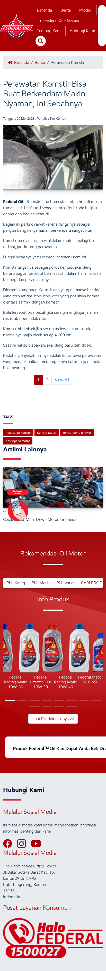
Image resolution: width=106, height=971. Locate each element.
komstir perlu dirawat (77, 432)
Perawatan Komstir (18, 432)
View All (62, 379)
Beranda (44, 10)
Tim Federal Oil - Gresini (58, 20)
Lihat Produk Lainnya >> (53, 718)
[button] (7, 666)
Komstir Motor (46, 432)
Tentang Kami (49, 30)
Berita (65, 10)
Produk (85, 10)
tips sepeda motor (18, 441)
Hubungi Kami (82, 30)
